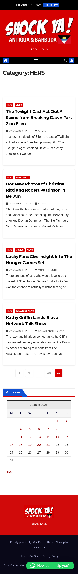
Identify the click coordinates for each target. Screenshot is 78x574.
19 (30, 444)
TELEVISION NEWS (25, 311)
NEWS (30, 250)
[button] (65, 60)
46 (49, 373)
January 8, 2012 (20, 203)
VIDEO (19, 105)
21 (48, 444)
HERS (9, 105)
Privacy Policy (50, 556)
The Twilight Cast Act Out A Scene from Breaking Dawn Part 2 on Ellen (39, 117)
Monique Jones (48, 270)
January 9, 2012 (20, 131)
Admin (42, 131)
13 (39, 437)
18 (20, 444)
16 (66, 437)
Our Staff (34, 556)
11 (20, 437)
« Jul (10, 471)
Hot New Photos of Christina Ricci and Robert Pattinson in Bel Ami (35, 190)
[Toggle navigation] (36, 60)
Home (23, 556)
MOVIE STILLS (22, 177)
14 (48, 437)
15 (57, 437)
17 (11, 444)
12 (30, 437)
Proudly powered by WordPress (27, 542)
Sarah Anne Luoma (51, 331)
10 (11, 437)
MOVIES (19, 250)
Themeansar (38, 547)
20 (39, 444)
